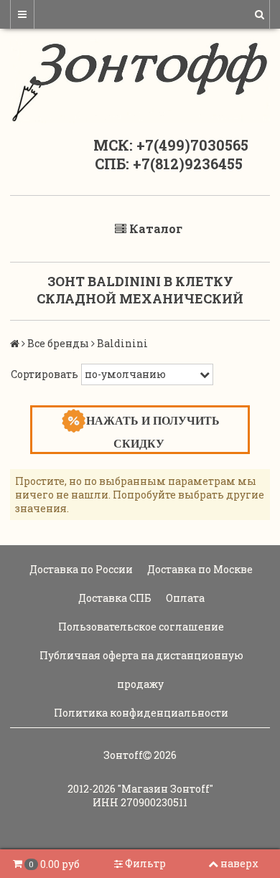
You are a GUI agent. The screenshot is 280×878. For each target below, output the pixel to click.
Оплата (184, 598)
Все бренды (58, 343)
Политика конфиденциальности (140, 712)
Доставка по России (80, 569)
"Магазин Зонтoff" (165, 789)
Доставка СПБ (113, 598)
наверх (239, 863)
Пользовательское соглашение (140, 626)
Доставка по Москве (199, 569)
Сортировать (44, 374)
